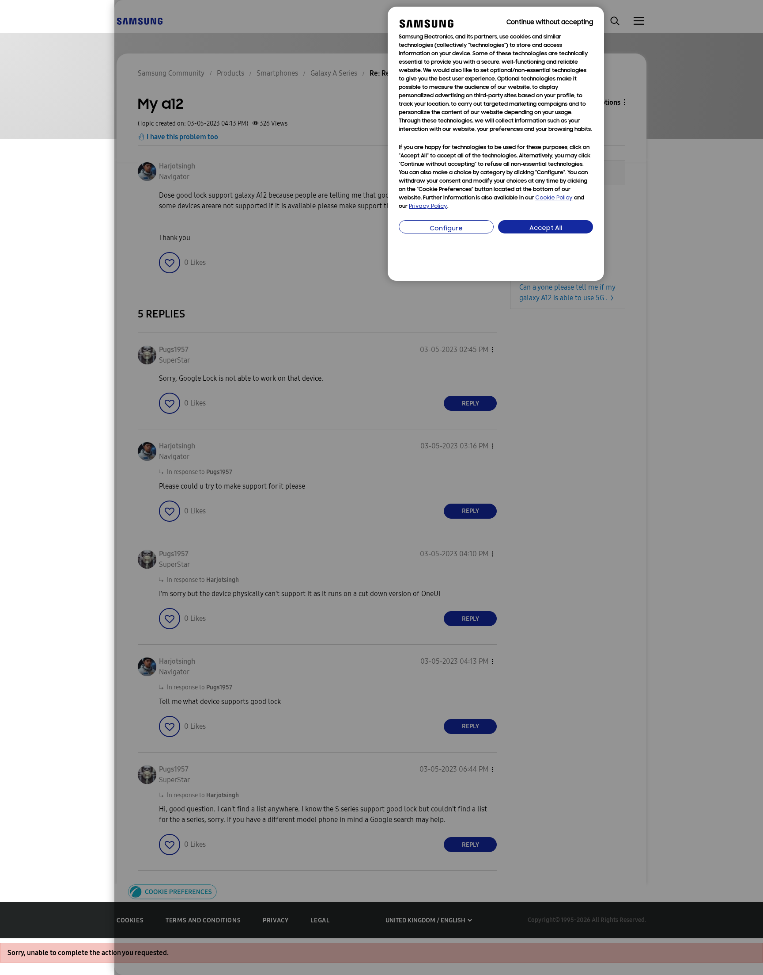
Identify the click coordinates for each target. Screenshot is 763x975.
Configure (446, 229)
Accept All (545, 228)
